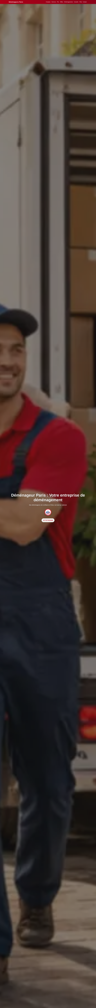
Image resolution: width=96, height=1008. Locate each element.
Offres (61, 2)
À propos (48, 2)
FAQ (80, 2)
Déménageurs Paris (16, 2)
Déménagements (68, 2)
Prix (58, 2)
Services (54, 2)
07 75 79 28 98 (48, 520)
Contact (85, 2)
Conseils (76, 2)
